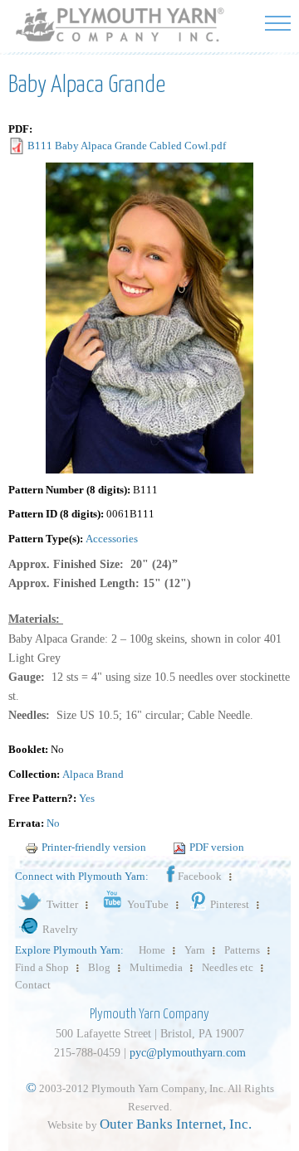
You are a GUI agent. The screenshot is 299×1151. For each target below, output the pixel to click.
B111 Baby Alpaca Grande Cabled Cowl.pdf (126, 145)
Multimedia (156, 967)
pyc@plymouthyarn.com (188, 1053)
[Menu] (278, 22)
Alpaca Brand (93, 774)
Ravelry (60, 929)
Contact (33, 985)
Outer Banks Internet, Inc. (176, 1124)
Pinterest (229, 904)
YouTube (148, 904)
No (53, 823)
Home (152, 950)
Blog (99, 967)
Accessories (112, 538)
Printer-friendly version (94, 847)
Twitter (62, 904)
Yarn (194, 950)
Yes (87, 798)
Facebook (200, 876)
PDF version (216, 847)
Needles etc (227, 967)
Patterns (242, 950)
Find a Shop (42, 967)
